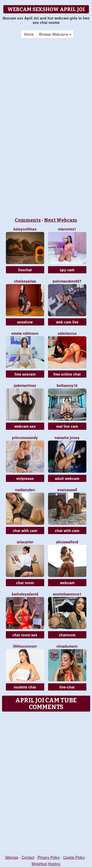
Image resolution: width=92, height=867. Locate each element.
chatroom (67, 634)
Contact (28, 857)
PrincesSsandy (25, 437)
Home (29, 34)
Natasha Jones (67, 437)
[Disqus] (46, 778)
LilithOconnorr (25, 646)
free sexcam (25, 374)
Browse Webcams (54, 34)
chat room (25, 582)
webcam (67, 582)
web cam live (67, 321)
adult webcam (67, 478)
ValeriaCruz (67, 333)
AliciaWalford (67, 541)
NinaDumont (67, 646)
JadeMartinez (25, 385)
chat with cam (25, 530)
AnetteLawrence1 (67, 593)
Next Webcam (60, 220)
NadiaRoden (25, 489)
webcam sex (25, 426)
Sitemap (11, 857)
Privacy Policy (49, 857)
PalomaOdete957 (67, 281)
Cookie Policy (74, 857)
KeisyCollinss (25, 228)
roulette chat (25, 686)
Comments (28, 220)
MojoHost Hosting (46, 863)
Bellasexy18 (67, 385)
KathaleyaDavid (25, 593)
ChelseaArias (25, 281)
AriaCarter (25, 541)
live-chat (67, 686)
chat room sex (25, 634)
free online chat (67, 374)
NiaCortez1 (67, 228)
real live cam (67, 426)
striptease (25, 478)
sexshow (25, 321)
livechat (25, 269)
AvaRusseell (67, 489)
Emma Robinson (25, 333)
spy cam (67, 269)
